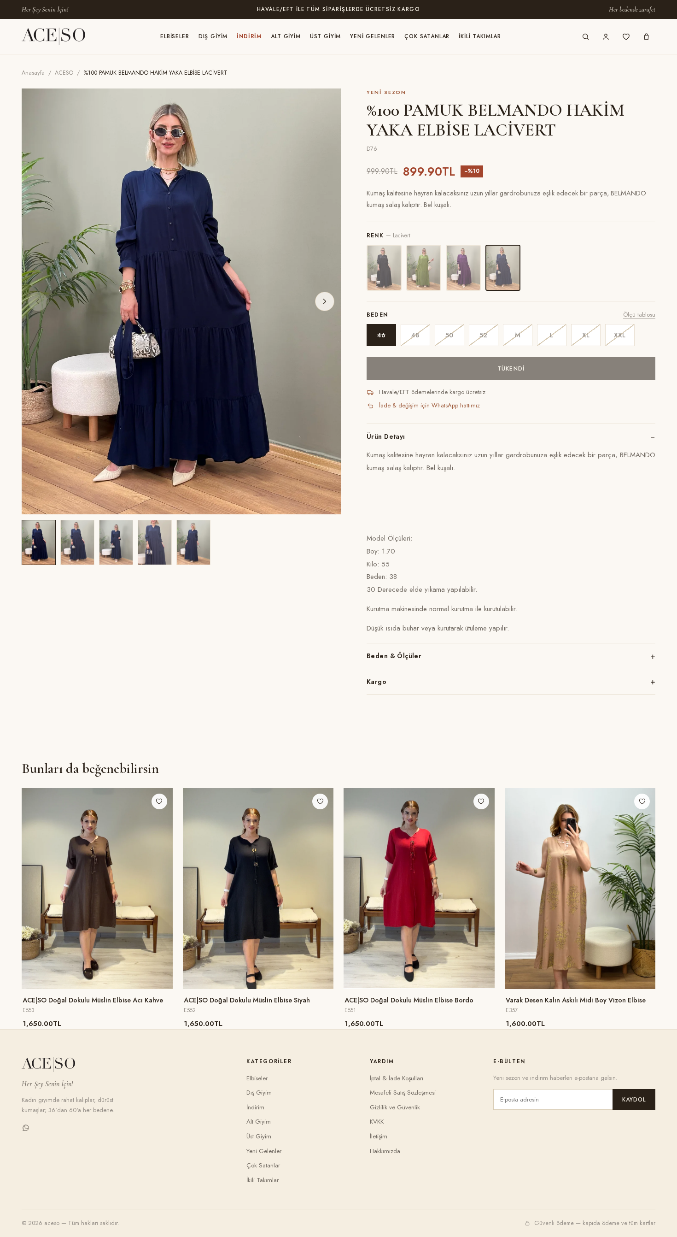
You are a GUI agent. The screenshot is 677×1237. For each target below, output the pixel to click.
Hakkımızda (385, 1151)
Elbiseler (174, 36)
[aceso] (53, 36)
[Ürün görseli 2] (77, 542)
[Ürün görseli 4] (155, 542)
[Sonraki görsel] (324, 301)
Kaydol (634, 1100)
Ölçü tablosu (639, 315)
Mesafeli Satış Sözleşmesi (403, 1092)
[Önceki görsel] (37, 301)
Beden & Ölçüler (394, 655)
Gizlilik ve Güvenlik (395, 1107)
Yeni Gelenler (372, 36)
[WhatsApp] (26, 1129)
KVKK (377, 1121)
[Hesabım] (605, 36)
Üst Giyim (325, 36)
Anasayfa (33, 73)
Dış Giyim (213, 36)
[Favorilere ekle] (159, 801)
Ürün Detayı (386, 436)
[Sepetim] (646, 36)
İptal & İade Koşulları (396, 1078)
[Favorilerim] (626, 36)
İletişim (378, 1136)
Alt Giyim (286, 36)
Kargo (376, 681)
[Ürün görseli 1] (39, 542)
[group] (181, 301)
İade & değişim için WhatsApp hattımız (429, 405)
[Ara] (585, 36)
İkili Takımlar (480, 36)
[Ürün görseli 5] (193, 542)
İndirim (249, 36)
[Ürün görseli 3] (116, 542)
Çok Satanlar (426, 36)
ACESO (64, 73)
